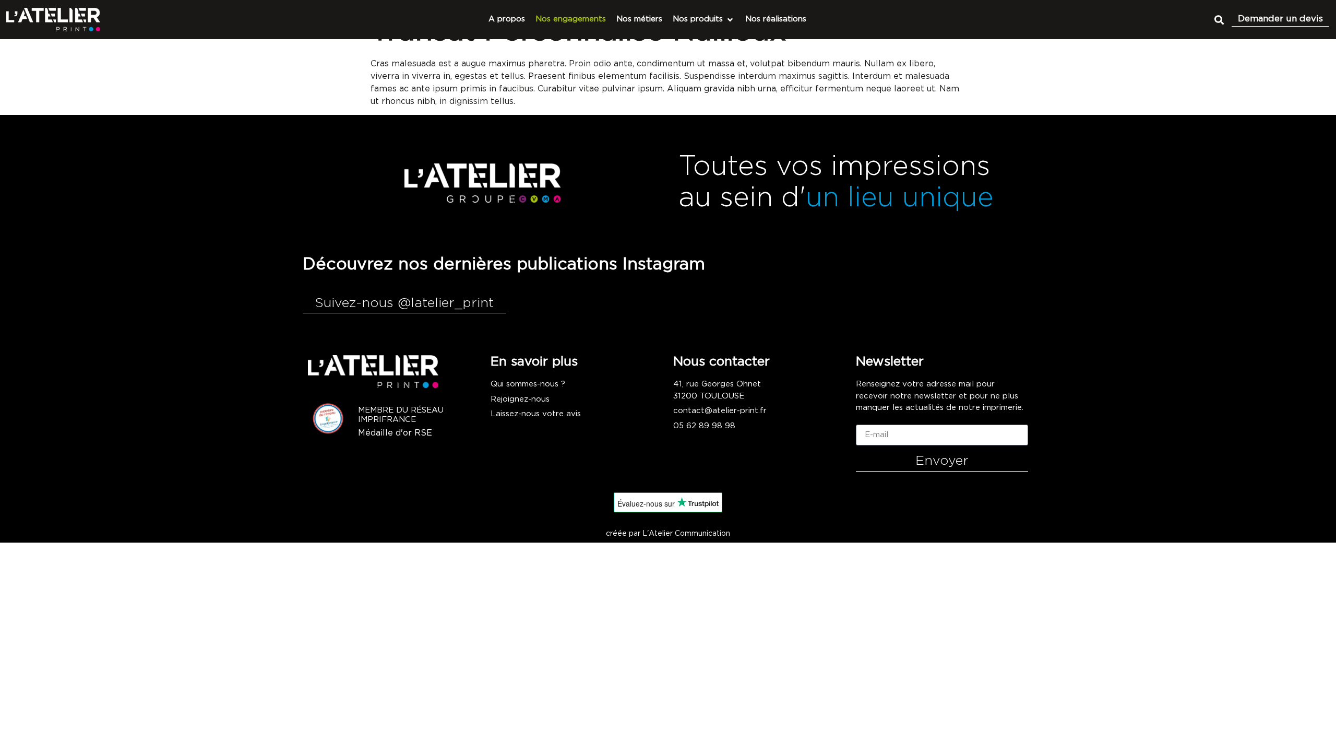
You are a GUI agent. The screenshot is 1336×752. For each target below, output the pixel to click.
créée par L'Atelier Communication (668, 533)
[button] (1218, 19)
